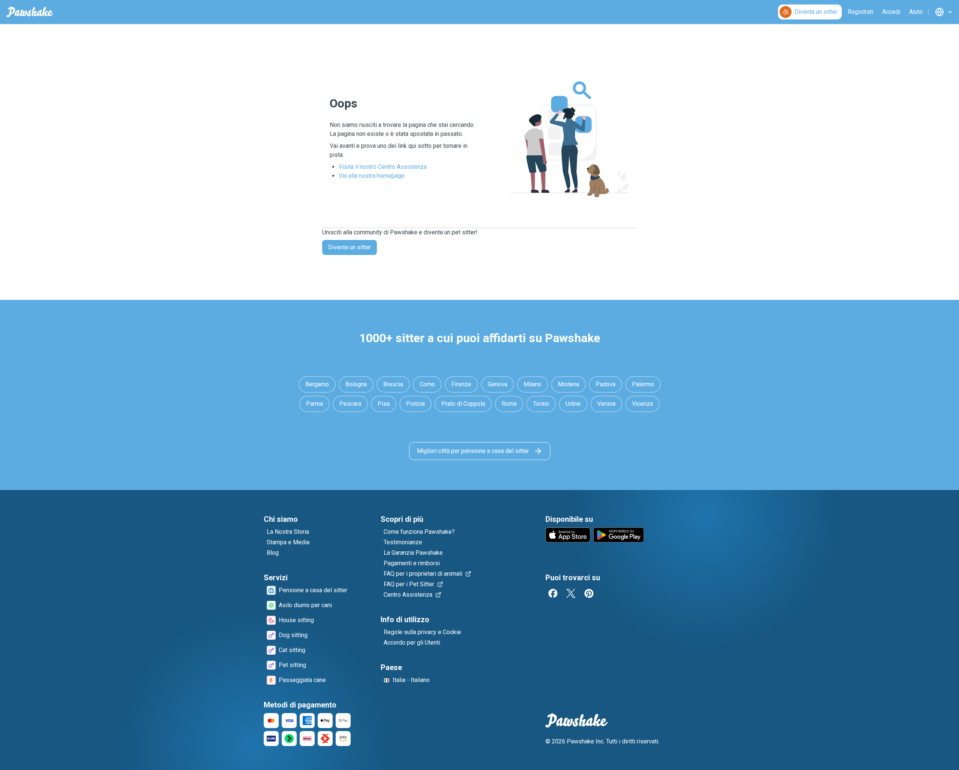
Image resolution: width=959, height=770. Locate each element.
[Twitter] (570, 593)
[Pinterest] (588, 593)
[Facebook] (552, 593)
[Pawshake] (30, 11)
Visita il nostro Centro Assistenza (383, 166)
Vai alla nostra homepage (372, 175)
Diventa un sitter (349, 247)
